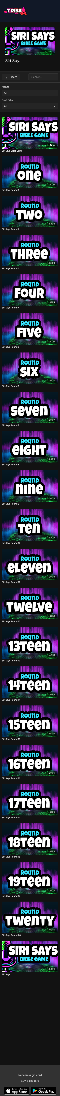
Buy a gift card (30, 1080)
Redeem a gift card (30, 1075)
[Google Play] (43, 1091)
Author (5, 86)
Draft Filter (7, 100)
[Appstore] (16, 1091)
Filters (13, 77)
